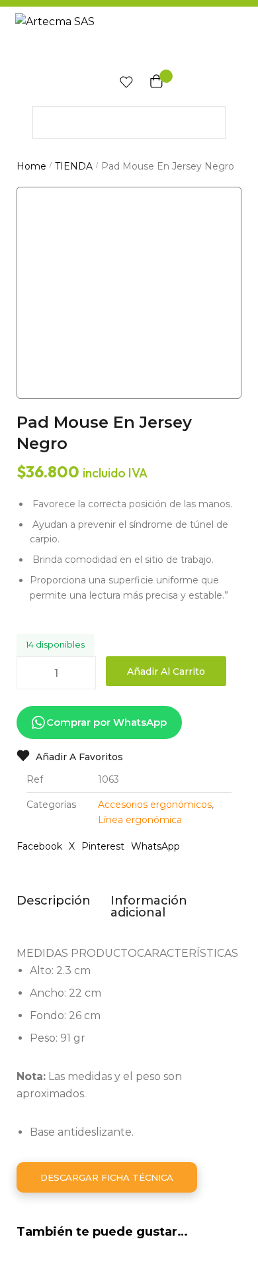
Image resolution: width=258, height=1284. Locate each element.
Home (31, 166)
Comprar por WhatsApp (106, 722)
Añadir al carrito (166, 671)
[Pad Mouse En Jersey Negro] (129, 299)
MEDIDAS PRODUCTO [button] (77, 953)
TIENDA (74, 166)
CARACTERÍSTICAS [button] (187, 953)
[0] (123, 84)
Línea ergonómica (140, 820)
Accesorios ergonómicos (155, 805)
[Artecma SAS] (129, 38)
